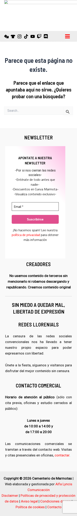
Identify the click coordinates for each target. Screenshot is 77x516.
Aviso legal (29, 501)
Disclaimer (10, 495)
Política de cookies (30, 507)
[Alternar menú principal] (67, 36)
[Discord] (46, 36)
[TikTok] (26, 36)
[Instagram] (19, 36)
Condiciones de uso (55, 501)
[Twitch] (39, 36)
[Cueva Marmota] (13, 36)
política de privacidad (26, 235)
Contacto (54, 507)
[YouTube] (32, 36)
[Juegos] (6, 36)
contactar (62, 455)
